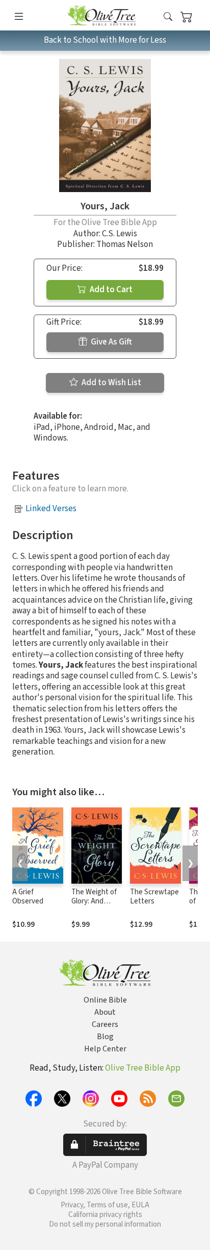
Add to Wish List (110, 383)
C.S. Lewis (119, 234)
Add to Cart (110, 290)
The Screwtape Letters (154, 897)
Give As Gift (110, 342)
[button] (168, 17)
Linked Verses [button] (50, 509)
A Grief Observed (27, 897)
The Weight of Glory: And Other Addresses (94, 906)
